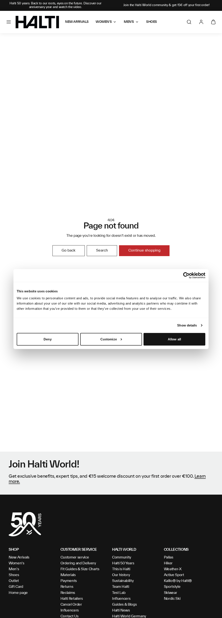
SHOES (151, 21)
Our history (121, 575)
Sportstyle (172, 586)
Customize (108, 339)
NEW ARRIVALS (77, 21)
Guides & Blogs (124, 604)
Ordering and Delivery (78, 563)
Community (121, 557)
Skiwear (170, 593)
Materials (68, 575)
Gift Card (16, 586)
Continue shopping (144, 250)
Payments (68, 581)
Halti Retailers (71, 598)
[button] (8, 22)
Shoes (14, 575)
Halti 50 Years (123, 563)
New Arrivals (19, 557)
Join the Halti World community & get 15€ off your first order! (166, 5)
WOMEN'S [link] (104, 21)
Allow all (174, 339)
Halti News (121, 610)
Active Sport (174, 575)
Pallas (168, 557)
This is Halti (121, 569)
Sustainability (123, 581)
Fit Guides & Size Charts (79, 569)
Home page (18, 593)
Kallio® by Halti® (178, 581)
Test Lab (118, 593)
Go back (68, 250)
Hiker (168, 563)
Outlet (14, 581)
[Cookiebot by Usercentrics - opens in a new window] (186, 275)
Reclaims (67, 593)
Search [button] (102, 250)
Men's (14, 569)
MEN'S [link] (129, 21)
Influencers (69, 610)
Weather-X (173, 569)
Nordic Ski (172, 598)
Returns (66, 586)
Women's (16, 563)
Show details (187, 325)
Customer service (74, 557)
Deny (47, 339)
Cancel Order (71, 604)
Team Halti (120, 586)
